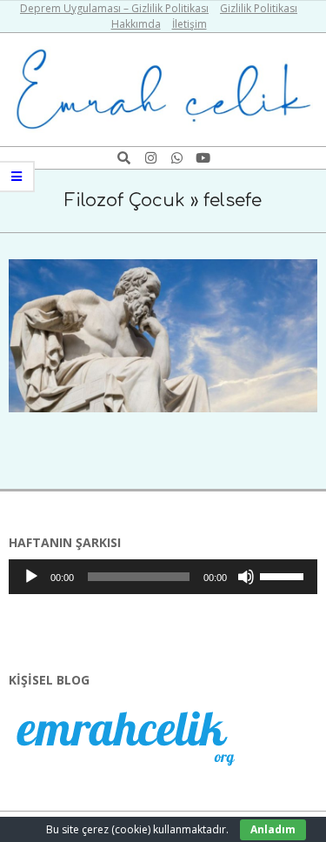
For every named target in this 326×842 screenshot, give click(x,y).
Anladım (273, 829)
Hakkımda (136, 24)
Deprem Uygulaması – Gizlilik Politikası (114, 8)
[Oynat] (31, 576)
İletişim (189, 24)
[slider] (284, 575)
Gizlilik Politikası (258, 8)
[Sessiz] (246, 576)
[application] (163, 576)
